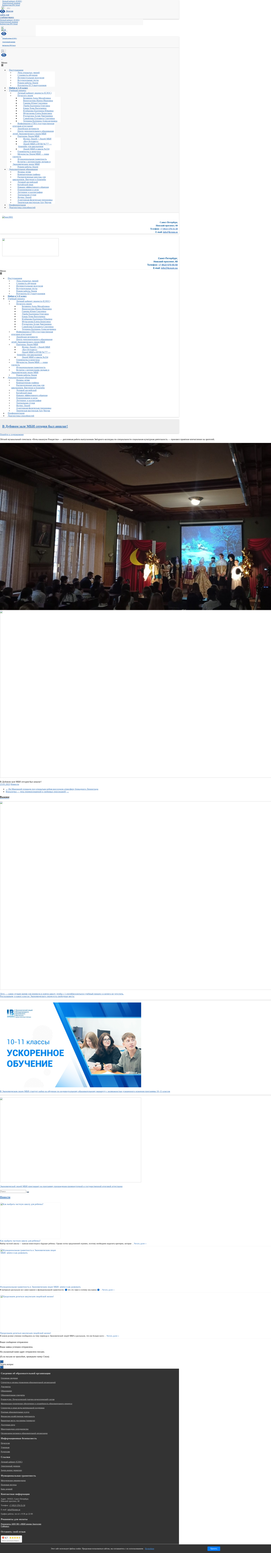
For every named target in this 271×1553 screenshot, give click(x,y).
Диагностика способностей (22, 207)
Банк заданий (6, 1489)
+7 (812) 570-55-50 (169, 229)
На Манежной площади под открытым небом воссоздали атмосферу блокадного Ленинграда (52, 789)
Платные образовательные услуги (15, 1412)
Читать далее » (140, 1244)
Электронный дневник (11, 3)
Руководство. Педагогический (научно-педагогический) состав (27, 1399)
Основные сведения (9, 1378)
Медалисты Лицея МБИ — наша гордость (31, 155)
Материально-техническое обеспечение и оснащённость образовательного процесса (36, 1404)
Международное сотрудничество (15, 1429)
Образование (6, 1391)
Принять (213, 1549)
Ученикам (5, 1447)
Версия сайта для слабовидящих (7, 14)
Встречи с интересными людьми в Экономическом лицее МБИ (32, 162)
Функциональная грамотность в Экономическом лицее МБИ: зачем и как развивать (40, 1287)
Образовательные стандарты (13, 1395)
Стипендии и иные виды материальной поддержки (22, 1408)
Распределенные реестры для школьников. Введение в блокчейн (29, 178)
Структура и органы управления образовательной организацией (28, 1382)
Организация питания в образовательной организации (24, 1433)
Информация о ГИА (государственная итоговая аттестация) (33, 124)
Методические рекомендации (13, 1480)
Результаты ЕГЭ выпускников (32, 85)
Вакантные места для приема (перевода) (18, 1421)
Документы (6, 1387)
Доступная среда (8, 1425)
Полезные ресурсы (9, 1485)
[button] (89, 64)
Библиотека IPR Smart (11, 5)
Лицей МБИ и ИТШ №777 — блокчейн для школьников (35, 145)
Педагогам (5, 1443)
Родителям (5, 1452)
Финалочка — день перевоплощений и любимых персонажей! (37, 791)
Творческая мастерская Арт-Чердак (34, 202)
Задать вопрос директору (11, 1470)
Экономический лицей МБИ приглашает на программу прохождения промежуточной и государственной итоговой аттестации (61, 1186)
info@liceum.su (170, 232)
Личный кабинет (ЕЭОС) (12, 1)
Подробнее (149, 1549)
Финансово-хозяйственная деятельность (18, 1416)
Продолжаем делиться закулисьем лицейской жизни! (25, 1333)
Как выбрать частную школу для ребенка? (20, 1241)
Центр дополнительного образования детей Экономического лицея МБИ (33, 132)
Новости (15, 784)
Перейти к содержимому (12, 434)
